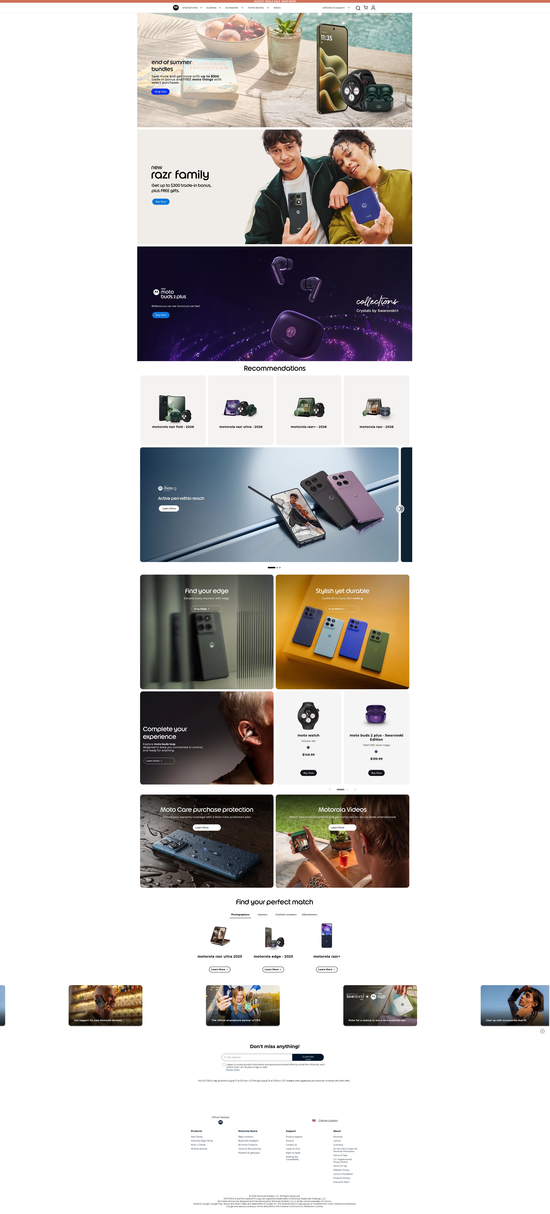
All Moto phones (199, 1149)
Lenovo (337, 1140)
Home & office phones (249, 1149)
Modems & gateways (249, 1153)
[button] (192, 8)
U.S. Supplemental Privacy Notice (342, 1160)
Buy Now (308, 773)
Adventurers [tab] (309, 914)
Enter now (242, 1005)
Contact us (291, 1144)
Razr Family (197, 1136)
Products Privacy (341, 1178)
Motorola (337, 1136)
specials (158, 431)
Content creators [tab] (285, 914)
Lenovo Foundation (343, 1174)
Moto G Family (198, 1144)
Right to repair (293, 1153)
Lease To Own (293, 1149)
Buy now (185, 431)
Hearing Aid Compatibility (292, 1158)
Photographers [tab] (240, 914)
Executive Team (341, 1182)
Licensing (338, 1144)
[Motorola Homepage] (176, 9)
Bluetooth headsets (248, 1140)
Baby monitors (245, 1136)
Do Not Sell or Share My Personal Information (345, 1150)
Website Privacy (341, 1170)
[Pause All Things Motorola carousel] (542, 1031)
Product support (294, 1136)
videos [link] (277, 7)
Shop (200, 609)
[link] (365, 9)
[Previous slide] (330, 789)
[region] (274, 1010)
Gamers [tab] (262, 914)
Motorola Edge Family (202, 1140)
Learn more (169, 508)
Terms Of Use (340, 1166)
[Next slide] (400, 509)
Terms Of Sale (340, 1155)
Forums (290, 1140)
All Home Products (247, 1144)
